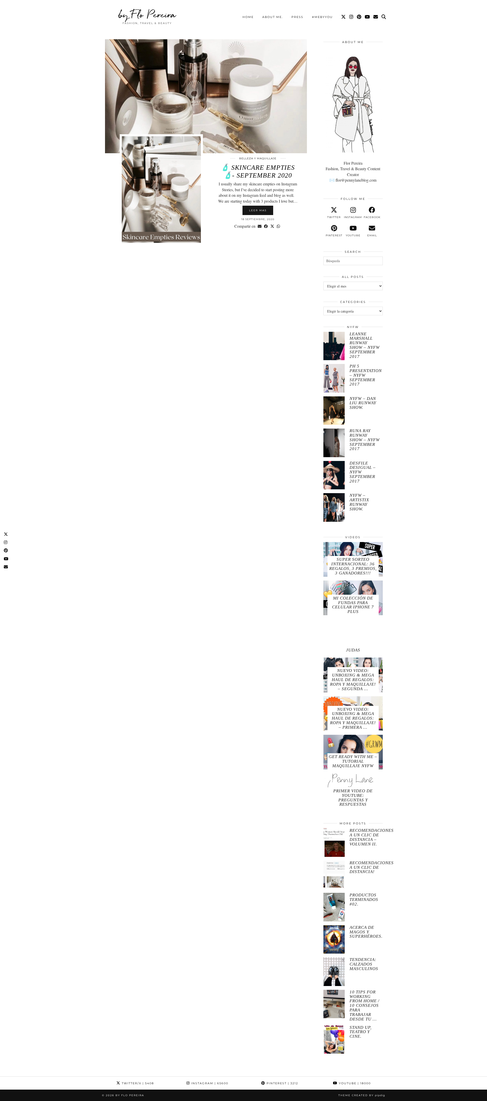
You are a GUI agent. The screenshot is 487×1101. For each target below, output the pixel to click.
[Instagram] (351, 17)
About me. (272, 17)
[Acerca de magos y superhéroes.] (334, 939)
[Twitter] (343, 17)
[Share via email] (259, 226)
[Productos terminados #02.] (334, 907)
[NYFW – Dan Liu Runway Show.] (334, 410)
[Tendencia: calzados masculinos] (334, 971)
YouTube (354, 1083)
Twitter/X (137, 1083)
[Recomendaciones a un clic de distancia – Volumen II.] (334, 842)
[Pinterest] (359, 17)
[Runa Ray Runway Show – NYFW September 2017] (334, 443)
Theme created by (361, 1095)
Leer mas (258, 210)
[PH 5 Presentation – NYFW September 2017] (334, 378)
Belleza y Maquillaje (257, 158)
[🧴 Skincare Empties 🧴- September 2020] (206, 96)
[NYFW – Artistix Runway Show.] (334, 507)
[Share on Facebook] (266, 226)
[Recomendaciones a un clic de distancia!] (334, 875)
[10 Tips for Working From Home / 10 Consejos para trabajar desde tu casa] (334, 1004)
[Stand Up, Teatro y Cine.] (334, 1039)
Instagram (209, 1083)
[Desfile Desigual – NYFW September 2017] (334, 475)
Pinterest (281, 1083)
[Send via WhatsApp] (278, 226)
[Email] (375, 17)
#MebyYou (322, 17)
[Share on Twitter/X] (272, 226)
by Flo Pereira (147, 14)
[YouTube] (367, 17)
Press (297, 17)
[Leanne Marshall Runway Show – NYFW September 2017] (334, 346)
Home (248, 17)
